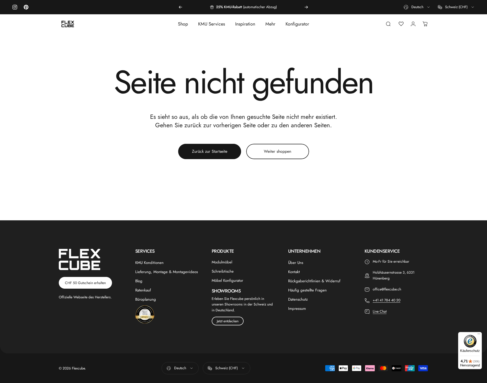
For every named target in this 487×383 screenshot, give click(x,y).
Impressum (297, 308)
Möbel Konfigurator (227, 280)
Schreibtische (223, 271)
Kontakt (294, 272)
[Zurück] (180, 7)
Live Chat (380, 311)
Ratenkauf (143, 290)
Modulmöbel (222, 262)
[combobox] (417, 7)
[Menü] (479, 335)
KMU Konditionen (149, 262)
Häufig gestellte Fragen (307, 290)
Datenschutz (298, 299)
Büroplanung (145, 299)
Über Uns (295, 262)
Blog (138, 281)
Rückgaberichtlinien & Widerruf (314, 281)
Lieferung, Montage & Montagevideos (166, 272)
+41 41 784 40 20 (386, 300)
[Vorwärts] (306, 7)
